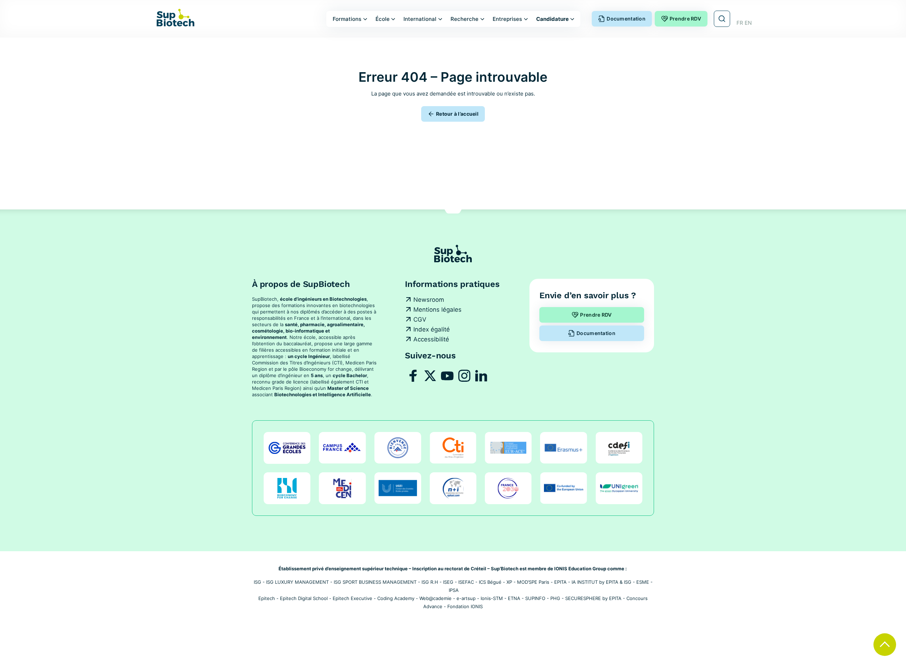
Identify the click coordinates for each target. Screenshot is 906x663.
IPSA (454, 590)
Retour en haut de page (884, 644)
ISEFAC (466, 582)
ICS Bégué (490, 582)
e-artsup (466, 598)
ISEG (448, 582)
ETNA (514, 598)
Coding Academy (395, 598)
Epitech (266, 598)
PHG (555, 598)
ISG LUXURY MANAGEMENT (297, 582)
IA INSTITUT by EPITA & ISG (601, 582)
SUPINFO (535, 598)
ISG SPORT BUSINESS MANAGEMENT (375, 582)
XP (509, 582)
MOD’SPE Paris (533, 582)
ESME (642, 582)
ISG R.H (430, 582)
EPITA (560, 582)
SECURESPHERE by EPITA (593, 598)
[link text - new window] (413, 375)
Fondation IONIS (465, 606)
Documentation (626, 19)
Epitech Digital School (304, 598)
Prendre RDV (685, 19)
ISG (257, 582)
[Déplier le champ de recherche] (722, 19)
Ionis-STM (492, 598)
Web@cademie (435, 598)
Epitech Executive (352, 598)
